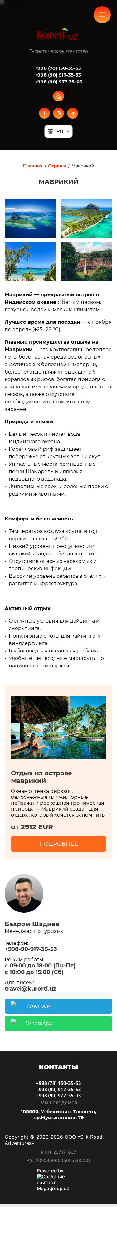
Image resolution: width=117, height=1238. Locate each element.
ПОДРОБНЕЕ (58, 843)
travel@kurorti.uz (30, 989)
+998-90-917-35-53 (31, 949)
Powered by (50, 1171)
